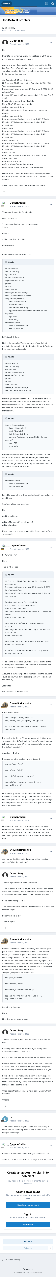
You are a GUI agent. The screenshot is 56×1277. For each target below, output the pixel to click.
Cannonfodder (18, 202)
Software (21, 30)
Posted (19, 44)
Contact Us (28, 1269)
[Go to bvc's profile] (5, 1119)
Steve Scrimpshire (20, 703)
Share (29, 1241)
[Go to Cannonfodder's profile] (5, 205)
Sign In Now (28, 1224)
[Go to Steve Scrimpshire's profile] (5, 705)
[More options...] (51, 42)
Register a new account (28, 1205)
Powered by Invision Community (28, 1273)
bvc (12, 1117)
